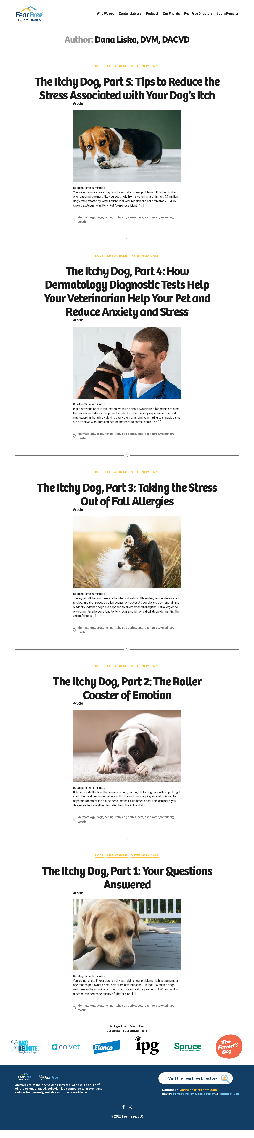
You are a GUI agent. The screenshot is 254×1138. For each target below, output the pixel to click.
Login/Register (228, 13)
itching (109, 217)
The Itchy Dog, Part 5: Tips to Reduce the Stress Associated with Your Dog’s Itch (127, 87)
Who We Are (105, 13)
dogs (100, 217)
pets (140, 217)
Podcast (152, 13)
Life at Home (117, 66)
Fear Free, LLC (132, 1116)
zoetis (82, 221)
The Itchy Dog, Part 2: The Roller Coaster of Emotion (127, 687)
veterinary (166, 217)
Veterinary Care (145, 66)
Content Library (130, 13)
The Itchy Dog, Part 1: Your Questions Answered (127, 877)
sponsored (152, 217)
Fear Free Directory (198, 13)
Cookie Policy (205, 1094)
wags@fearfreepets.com (198, 1090)
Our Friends (171, 13)
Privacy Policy (183, 1094)
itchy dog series (125, 217)
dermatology (86, 217)
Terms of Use (229, 1094)
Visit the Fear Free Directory (192, 1078)
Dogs (99, 66)
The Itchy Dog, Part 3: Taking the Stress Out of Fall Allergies (127, 493)
